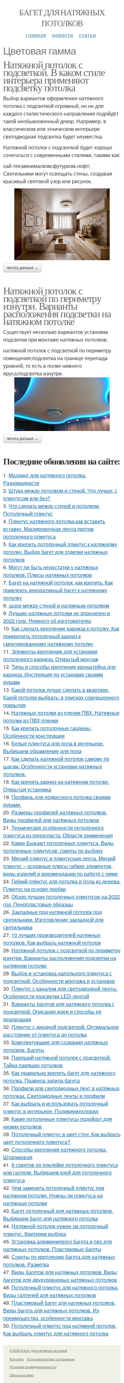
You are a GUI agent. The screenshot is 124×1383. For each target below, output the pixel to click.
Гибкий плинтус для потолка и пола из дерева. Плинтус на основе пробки (62, 885)
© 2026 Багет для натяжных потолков (38, 1350)
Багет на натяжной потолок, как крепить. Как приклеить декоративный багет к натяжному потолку (58, 590)
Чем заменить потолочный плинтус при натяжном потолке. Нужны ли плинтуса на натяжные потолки (53, 1195)
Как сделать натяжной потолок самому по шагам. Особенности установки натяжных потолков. (56, 766)
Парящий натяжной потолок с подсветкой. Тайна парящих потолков (57, 1061)
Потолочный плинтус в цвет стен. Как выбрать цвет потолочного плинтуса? (62, 1137)
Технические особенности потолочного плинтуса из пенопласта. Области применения (58, 831)
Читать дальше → (22, 268)
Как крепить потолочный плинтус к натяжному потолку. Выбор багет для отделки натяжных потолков (60, 551)
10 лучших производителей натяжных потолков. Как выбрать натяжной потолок (52, 938)
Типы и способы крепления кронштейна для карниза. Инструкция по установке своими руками (59, 674)
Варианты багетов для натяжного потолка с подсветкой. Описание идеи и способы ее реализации (58, 1011)
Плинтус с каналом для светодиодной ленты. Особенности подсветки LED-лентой (60, 992)
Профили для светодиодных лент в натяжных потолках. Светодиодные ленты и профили (61, 1092)
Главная (36, 35)
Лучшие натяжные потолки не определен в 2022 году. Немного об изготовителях (56, 616)
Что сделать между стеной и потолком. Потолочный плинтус (51, 509)
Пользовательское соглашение (51, 1359)
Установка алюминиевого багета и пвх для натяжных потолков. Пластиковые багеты (57, 1245)
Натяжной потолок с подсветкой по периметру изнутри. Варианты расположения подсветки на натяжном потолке (57, 305)
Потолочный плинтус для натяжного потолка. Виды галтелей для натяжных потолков (60, 1291)
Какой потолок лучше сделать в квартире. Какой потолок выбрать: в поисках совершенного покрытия (61, 697)
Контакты (17, 1359)
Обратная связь (22, 1375)
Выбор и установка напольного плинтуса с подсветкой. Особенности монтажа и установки (59, 977)
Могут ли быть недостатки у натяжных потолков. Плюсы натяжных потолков (50, 570)
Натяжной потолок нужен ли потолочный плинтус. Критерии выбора (55, 1229)
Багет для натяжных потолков (62, 17)
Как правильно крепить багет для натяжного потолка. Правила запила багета (59, 1076)
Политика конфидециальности (33, 1366)
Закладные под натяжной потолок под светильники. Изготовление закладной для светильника (53, 919)
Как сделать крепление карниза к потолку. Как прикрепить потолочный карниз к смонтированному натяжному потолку (61, 636)
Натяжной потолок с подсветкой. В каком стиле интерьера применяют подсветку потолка (54, 75)
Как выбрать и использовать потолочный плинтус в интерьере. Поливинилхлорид (55, 1107)
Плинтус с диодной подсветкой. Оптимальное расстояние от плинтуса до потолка (61, 1030)
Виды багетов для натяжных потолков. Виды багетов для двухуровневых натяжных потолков (60, 1275)
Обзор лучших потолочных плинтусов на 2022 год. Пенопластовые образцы (61, 900)
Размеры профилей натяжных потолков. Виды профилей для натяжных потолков (55, 816)
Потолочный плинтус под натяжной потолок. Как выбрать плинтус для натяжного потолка (59, 1329)
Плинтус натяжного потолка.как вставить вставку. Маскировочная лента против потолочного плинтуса (54, 529)
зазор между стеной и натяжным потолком (59, 605)
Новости (62, 35)
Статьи (87, 35)
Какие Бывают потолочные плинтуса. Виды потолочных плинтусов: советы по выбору (58, 846)
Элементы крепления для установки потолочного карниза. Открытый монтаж (50, 655)
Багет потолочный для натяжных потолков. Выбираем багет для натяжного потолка (58, 1214)
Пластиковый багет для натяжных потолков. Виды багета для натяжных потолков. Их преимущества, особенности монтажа (59, 1310)
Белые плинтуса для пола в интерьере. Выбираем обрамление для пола (53, 747)
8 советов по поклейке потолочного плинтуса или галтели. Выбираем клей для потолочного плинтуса (60, 1172)
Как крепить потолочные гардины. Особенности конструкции (47, 731)
